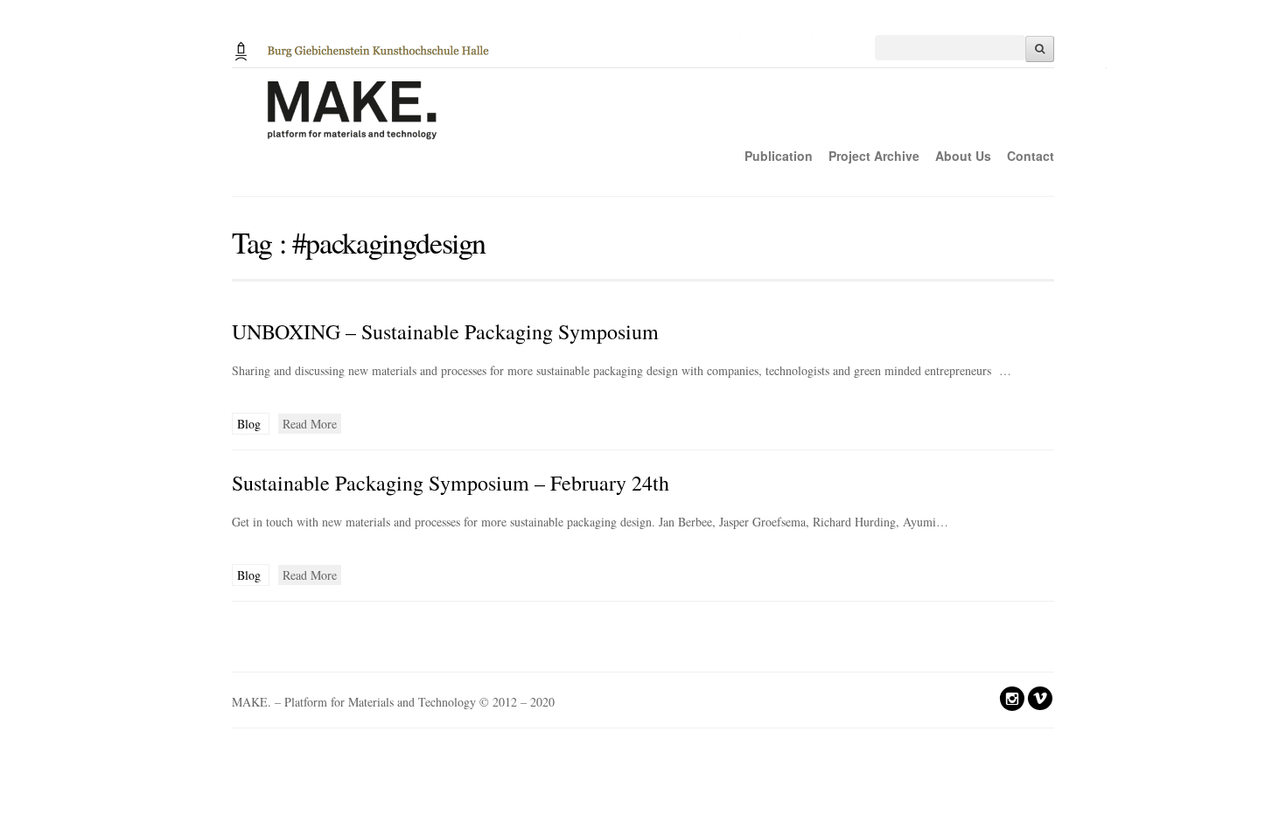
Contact (1030, 155)
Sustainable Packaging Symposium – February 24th (450, 483)
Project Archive (873, 155)
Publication (778, 155)
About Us (963, 155)
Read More (310, 423)
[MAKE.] (669, 119)
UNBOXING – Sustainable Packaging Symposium (445, 331)
